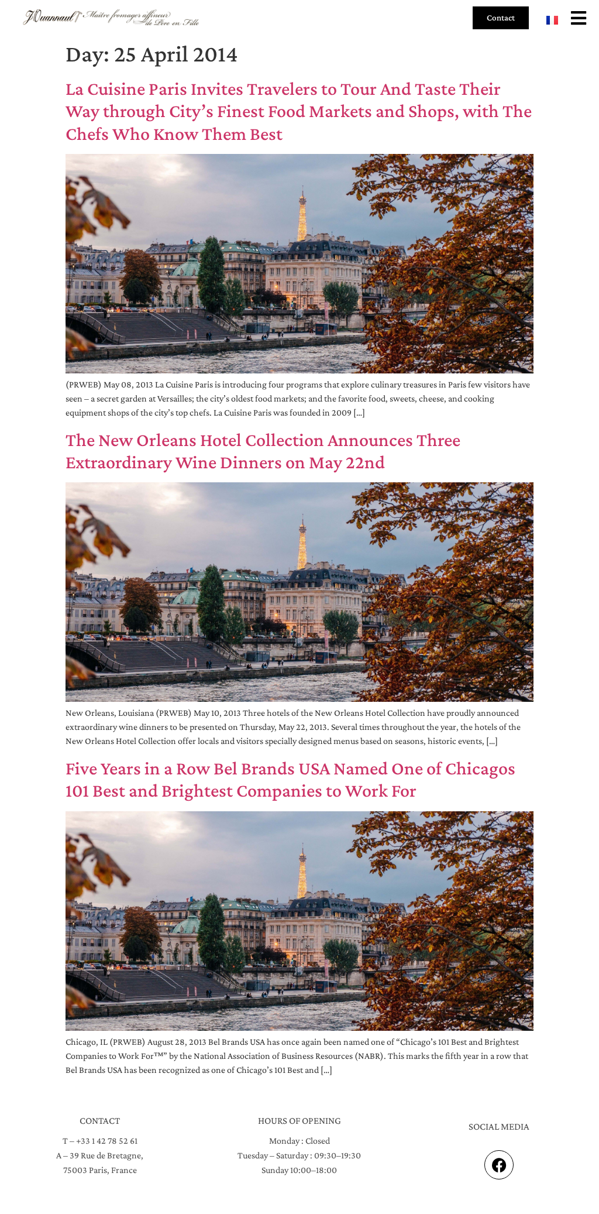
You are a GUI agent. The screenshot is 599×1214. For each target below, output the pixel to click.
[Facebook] (499, 1164)
